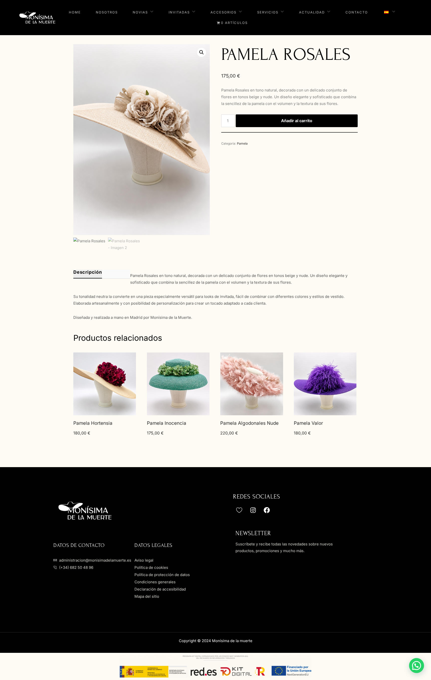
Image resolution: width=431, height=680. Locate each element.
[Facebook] (266, 510)
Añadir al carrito (296, 120)
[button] (201, 52)
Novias (140, 12)
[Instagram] (253, 510)
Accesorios (223, 12)
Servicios (267, 12)
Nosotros (107, 12)
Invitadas (179, 12)
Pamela (242, 143)
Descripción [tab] (87, 272)
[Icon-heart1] (239, 510)
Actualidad (312, 12)
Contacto (356, 12)
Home (75, 12)
